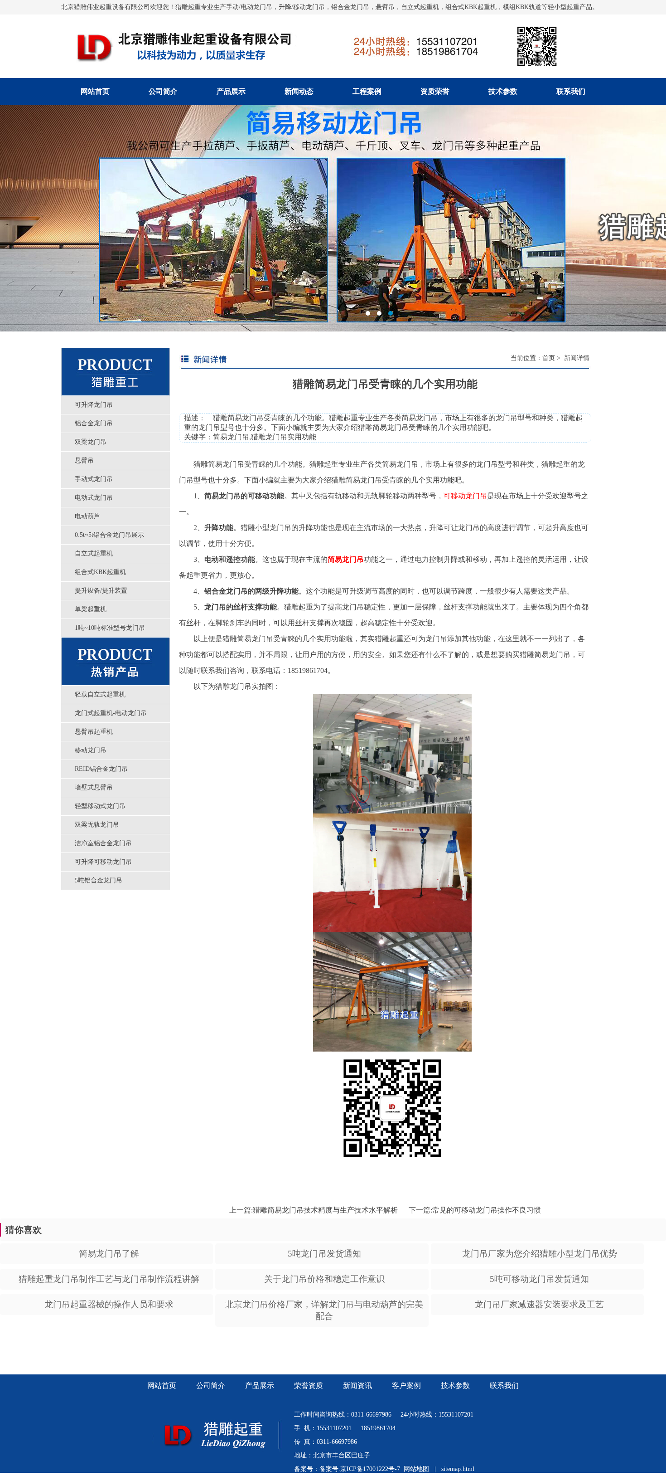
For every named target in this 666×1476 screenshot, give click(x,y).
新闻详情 (575, 358)
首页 (548, 358)
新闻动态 (299, 91)
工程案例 (366, 91)
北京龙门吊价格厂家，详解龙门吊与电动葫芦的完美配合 (324, 1310)
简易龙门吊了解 (109, 1253)
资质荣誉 (434, 91)
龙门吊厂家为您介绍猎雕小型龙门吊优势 (539, 1253)
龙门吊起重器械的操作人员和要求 (109, 1304)
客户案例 (406, 1385)
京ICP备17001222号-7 (370, 1469)
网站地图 (416, 1469)
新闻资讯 (357, 1385)
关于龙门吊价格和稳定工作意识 (324, 1279)
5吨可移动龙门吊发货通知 (539, 1279)
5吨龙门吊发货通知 (324, 1253)
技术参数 (502, 91)
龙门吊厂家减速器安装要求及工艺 (539, 1304)
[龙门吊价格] (223, 1460)
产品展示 (231, 91)
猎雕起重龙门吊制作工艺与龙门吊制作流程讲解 (109, 1279)
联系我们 (570, 91)
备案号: (329, 1469)
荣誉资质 (308, 1385)
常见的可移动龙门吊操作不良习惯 (486, 1210)
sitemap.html (457, 1469)
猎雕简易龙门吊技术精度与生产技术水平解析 (325, 1210)
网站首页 (95, 91)
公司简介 (163, 91)
